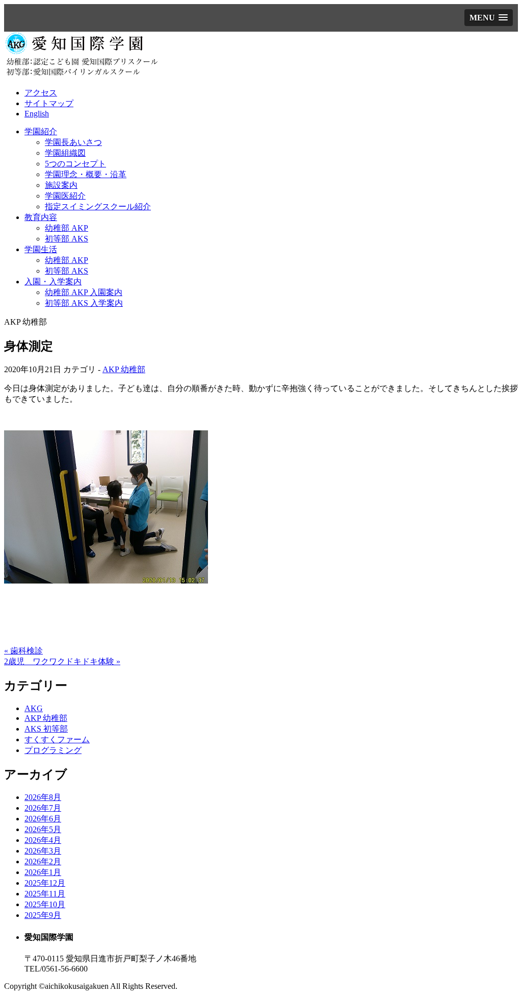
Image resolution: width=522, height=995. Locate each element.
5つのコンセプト (75, 163)
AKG (33, 708)
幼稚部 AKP (66, 228)
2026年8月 (42, 797)
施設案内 (61, 185)
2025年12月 (44, 883)
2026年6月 (42, 818)
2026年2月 (42, 861)
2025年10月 (44, 904)
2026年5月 (42, 829)
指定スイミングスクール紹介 (98, 206)
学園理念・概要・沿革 (85, 174)
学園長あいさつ (73, 142)
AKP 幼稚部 (123, 369)
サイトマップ (48, 103)
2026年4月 (42, 840)
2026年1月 (42, 872)
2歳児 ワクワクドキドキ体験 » (62, 661)
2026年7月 (42, 808)
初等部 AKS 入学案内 (84, 303)
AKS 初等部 (46, 728)
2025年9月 (42, 915)
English (36, 113)
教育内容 (40, 217)
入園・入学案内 (53, 281)
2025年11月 (44, 893)
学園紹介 (40, 131)
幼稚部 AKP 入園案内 (83, 292)
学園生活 (40, 249)
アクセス (40, 92)
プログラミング (53, 750)
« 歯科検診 (23, 650)
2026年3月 (42, 850)
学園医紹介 (65, 195)
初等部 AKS (66, 238)
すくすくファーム (57, 739)
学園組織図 (65, 153)
